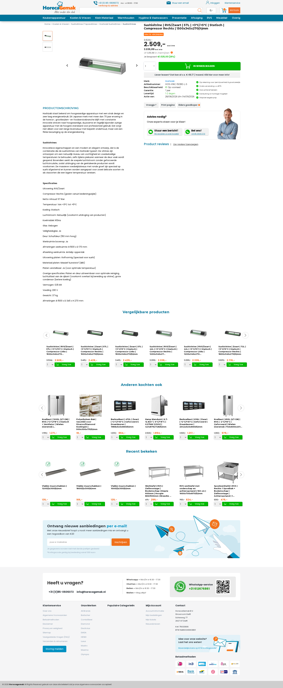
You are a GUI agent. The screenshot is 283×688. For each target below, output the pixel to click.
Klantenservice (232, 2)
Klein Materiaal (104, 17)
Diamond (85, 623)
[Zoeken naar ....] (199, 10)
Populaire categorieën (120, 605)
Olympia (85, 654)
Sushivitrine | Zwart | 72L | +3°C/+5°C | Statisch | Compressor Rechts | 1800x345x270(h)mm (232, 350)
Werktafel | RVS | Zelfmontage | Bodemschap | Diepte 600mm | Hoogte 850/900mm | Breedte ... (158, 491)
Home (47, 24)
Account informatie (155, 611)
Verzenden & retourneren (55, 641)
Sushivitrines (129, 24)
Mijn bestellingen (154, 615)
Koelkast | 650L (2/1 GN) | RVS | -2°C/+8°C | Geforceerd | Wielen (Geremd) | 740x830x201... (228, 423)
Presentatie (179, 17)
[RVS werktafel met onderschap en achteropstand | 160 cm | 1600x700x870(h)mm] (194, 472)
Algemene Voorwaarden (55, 615)
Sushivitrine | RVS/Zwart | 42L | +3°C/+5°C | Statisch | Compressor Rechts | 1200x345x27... (163, 350)
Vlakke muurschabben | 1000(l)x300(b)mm (123, 487)
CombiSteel (86, 619)
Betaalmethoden (51, 619)
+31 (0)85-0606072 (61, 592)
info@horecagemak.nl (91, 592)
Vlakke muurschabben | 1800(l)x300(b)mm (88, 487)
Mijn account (153, 605)
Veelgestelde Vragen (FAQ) (56, 637)
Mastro (84, 645)
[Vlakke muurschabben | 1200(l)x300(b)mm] (56, 472)
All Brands (85, 611)
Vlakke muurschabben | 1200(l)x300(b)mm (54, 487)
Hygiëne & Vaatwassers (153, 17)
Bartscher (85, 615)
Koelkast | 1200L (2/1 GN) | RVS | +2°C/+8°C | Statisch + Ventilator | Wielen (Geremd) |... (55, 423)
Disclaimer (48, 623)
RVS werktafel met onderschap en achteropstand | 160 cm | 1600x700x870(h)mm (193, 490)
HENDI (83, 637)
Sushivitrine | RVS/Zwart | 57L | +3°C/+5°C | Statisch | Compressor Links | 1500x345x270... (60, 350)
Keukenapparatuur (54, 17)
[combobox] (150, 66)
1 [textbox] (145, 66)
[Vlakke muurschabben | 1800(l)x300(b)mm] (90, 472)
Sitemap (47, 632)
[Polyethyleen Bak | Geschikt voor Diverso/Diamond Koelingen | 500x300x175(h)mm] (90, 405)
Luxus (83, 641)
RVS (209, 17)
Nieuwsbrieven (153, 623)
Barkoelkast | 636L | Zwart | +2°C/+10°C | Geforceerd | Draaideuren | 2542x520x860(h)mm (193, 423)
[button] (47, 36)
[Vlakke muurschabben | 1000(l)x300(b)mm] (125, 472)
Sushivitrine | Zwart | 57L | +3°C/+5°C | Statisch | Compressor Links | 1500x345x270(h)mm (129, 350)
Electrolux (85, 628)
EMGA (83, 632)
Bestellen (234, 10)
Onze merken (88, 605)
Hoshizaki (170, 81)
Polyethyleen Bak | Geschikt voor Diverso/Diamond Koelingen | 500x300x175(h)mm (86, 424)
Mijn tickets (151, 619)
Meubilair (222, 17)
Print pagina (168, 104)
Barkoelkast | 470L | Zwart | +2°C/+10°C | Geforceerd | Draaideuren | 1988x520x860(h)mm (125, 423)
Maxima (84, 650)
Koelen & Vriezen (80, 17)
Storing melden (54, 649)
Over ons (47, 611)
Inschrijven (121, 542)
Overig (236, 17)
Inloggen (215, 2)
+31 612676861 (199, 589)
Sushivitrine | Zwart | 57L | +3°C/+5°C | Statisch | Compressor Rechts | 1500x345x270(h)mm (94, 350)
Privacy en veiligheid (52, 628)
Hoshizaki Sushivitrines (109, 24)
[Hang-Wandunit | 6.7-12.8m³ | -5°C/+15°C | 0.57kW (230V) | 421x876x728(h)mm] (159, 405)
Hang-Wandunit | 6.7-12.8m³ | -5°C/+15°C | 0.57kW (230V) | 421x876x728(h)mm (156, 423)
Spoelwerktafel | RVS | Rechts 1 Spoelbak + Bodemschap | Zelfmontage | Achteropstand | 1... (225, 491)
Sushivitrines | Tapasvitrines (84, 24)
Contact (180, 605)
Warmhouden (126, 17)
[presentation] (67, 65)
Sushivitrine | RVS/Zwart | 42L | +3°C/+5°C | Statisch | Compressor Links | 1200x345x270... (198, 350)
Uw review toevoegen (185, 144)
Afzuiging (197, 17)
